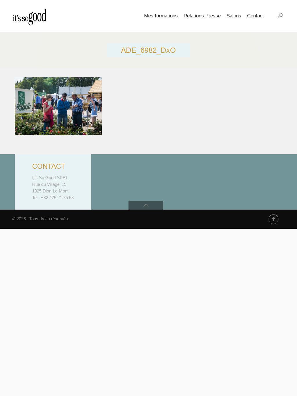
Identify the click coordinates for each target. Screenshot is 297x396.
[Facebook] (273, 219)
